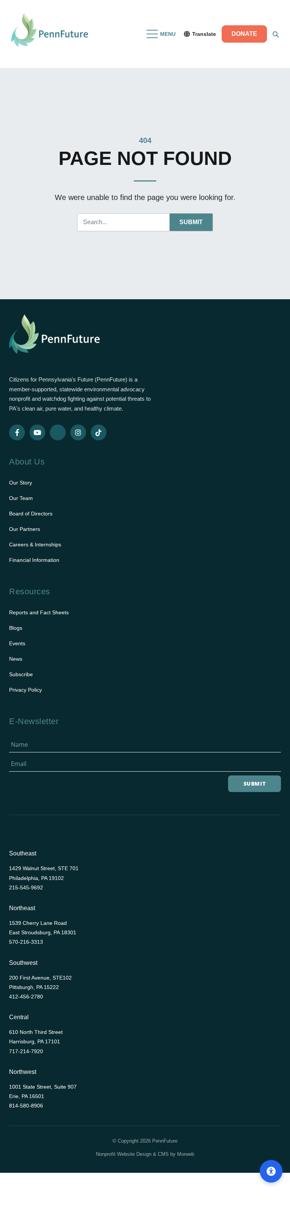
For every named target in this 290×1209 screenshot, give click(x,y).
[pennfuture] (54, 339)
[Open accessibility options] (271, 1171)
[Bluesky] (58, 432)
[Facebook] (17, 432)
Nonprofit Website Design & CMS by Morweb (145, 1154)
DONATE (244, 34)
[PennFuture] (49, 34)
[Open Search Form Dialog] (276, 33)
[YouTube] (37, 432)
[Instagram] (78, 432)
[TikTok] (98, 432)
